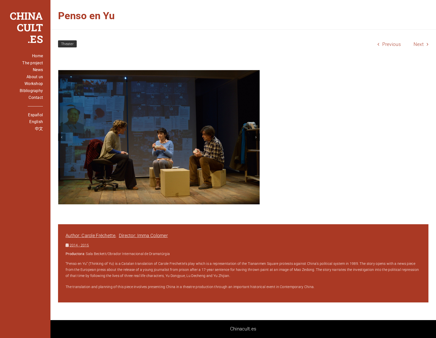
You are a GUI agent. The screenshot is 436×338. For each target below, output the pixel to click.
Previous (391, 44)
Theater (67, 44)
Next (419, 44)
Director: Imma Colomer (143, 235)
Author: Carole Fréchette (90, 235)
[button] (62, 137)
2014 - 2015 (79, 245)
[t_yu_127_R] (159, 137)
